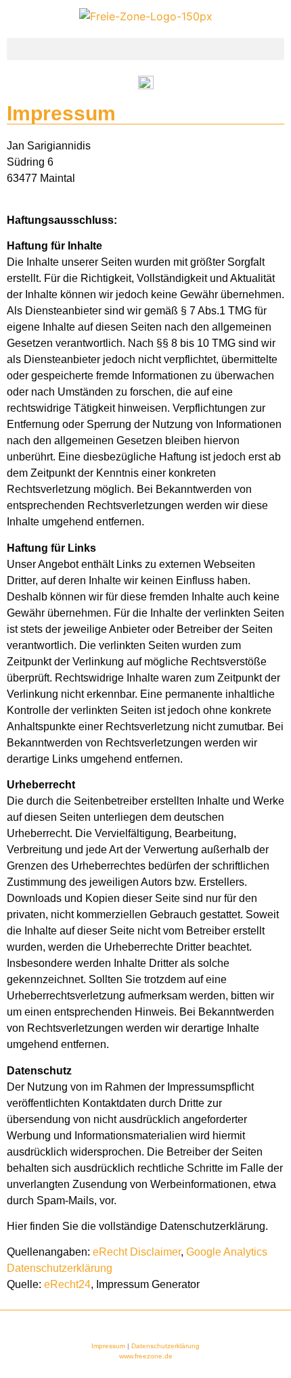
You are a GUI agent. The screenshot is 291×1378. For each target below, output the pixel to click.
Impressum (108, 1346)
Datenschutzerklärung (165, 1346)
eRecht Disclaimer (137, 1252)
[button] (145, 49)
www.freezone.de (146, 1356)
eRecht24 (67, 1284)
